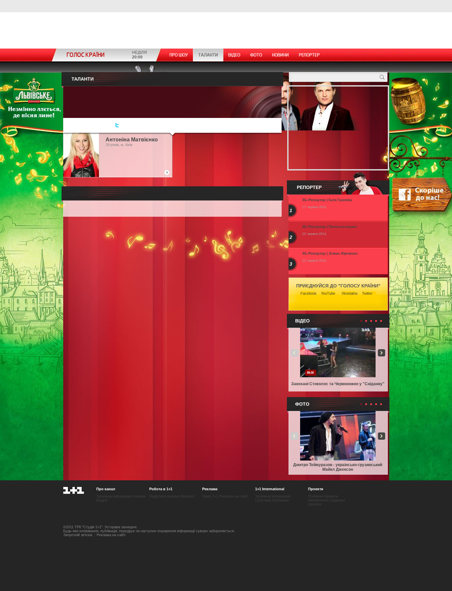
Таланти (208, 55)
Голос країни (86, 55)
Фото (256, 55)
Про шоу (178, 55)
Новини (280, 55)
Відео (234, 55)
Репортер (309, 55)
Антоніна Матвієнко (132, 139)
